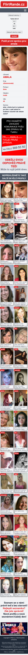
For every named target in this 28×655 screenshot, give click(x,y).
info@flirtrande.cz (20, 652)
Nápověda (10, 649)
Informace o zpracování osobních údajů (20, 650)
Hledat (14, 36)
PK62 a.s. (6, 652)
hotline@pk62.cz (12, 652)
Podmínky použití (4, 649)
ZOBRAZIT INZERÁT (7, 191)
